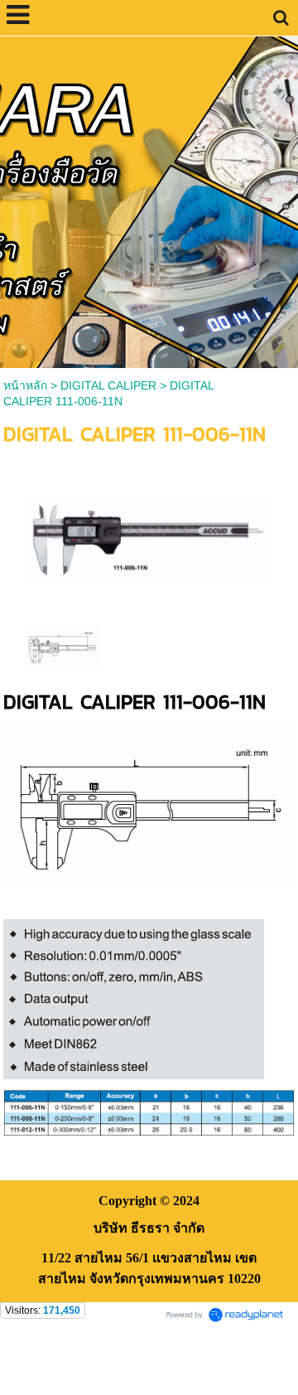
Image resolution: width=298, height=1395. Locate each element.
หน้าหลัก (25, 385)
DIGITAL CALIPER (108, 385)
